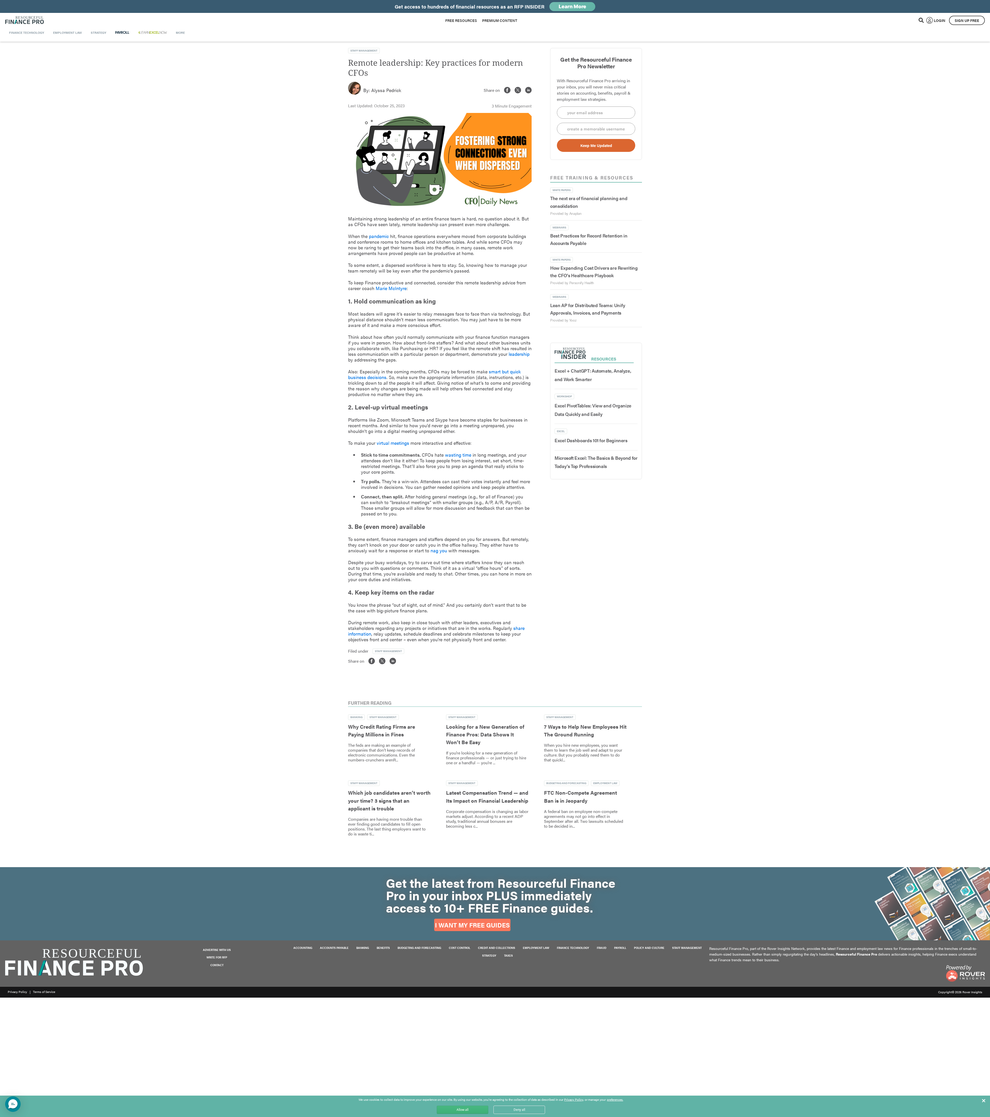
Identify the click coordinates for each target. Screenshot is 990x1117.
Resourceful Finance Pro (24, 20)
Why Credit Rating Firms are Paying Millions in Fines (381, 730)
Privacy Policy (17, 991)
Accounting (302, 948)
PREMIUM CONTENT (499, 20)
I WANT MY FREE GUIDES (472, 925)
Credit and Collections (496, 948)
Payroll (620, 948)
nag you (439, 550)
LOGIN (939, 20)
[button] (13, 1104)
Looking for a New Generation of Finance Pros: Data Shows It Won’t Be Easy (485, 734)
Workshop (564, 396)
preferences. (615, 1100)
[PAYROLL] (122, 32)
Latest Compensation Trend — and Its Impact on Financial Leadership (487, 796)
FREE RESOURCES (461, 20)
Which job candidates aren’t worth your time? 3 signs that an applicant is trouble (389, 800)
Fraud (601, 948)
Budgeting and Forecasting (566, 783)
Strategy (489, 955)
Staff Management (687, 948)
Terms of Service (44, 991)
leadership (519, 354)
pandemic (379, 236)
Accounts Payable (334, 948)
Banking (356, 717)
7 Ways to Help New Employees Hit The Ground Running (585, 730)
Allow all (462, 1109)
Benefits (383, 948)
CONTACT (217, 965)
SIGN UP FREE (967, 20)
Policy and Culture (649, 948)
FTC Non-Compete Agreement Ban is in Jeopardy (580, 796)
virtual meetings (393, 443)
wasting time (457, 454)
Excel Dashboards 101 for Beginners (591, 440)
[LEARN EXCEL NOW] (152, 32)
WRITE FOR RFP (217, 957)
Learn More (572, 7)
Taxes (508, 955)
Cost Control (459, 948)
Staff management (363, 50)
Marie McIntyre (391, 288)
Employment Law (605, 783)
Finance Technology (573, 948)
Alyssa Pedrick (386, 90)
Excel (561, 431)
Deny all (519, 1109)
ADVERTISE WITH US (217, 950)
